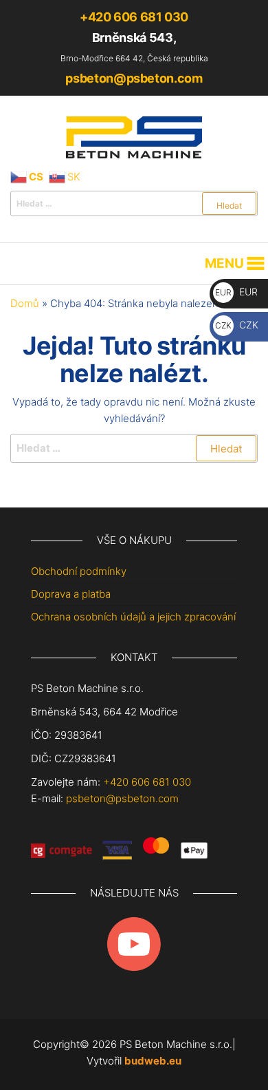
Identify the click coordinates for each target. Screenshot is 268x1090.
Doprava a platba (71, 593)
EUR (236, 291)
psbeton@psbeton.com (133, 78)
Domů (24, 303)
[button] (224, 263)
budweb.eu (152, 1060)
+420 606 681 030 (134, 17)
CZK (236, 325)
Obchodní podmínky (78, 571)
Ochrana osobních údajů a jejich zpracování (133, 616)
